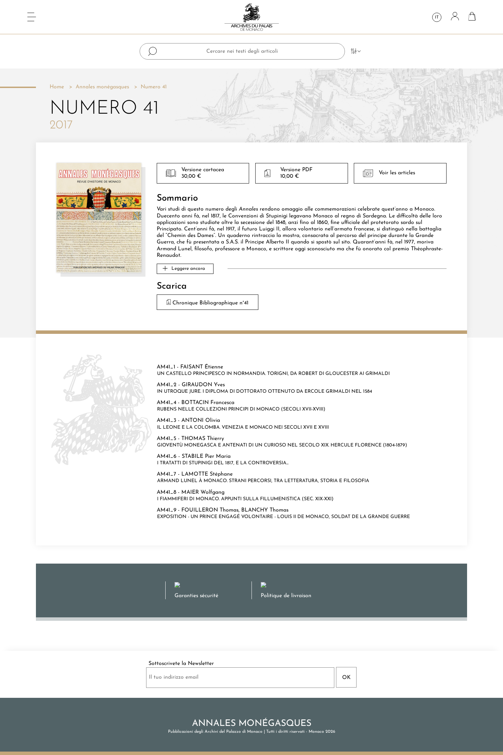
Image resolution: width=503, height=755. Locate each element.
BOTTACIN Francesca (207, 402)
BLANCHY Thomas (264, 510)
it (437, 17)
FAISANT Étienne (201, 367)
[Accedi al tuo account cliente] (455, 17)
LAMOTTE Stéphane (207, 474)
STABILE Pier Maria (206, 456)
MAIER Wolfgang (202, 492)
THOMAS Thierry (202, 438)
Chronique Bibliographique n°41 (209, 303)
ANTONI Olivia (200, 420)
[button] (185, 269)
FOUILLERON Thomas (209, 510)
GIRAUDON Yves (203, 385)
